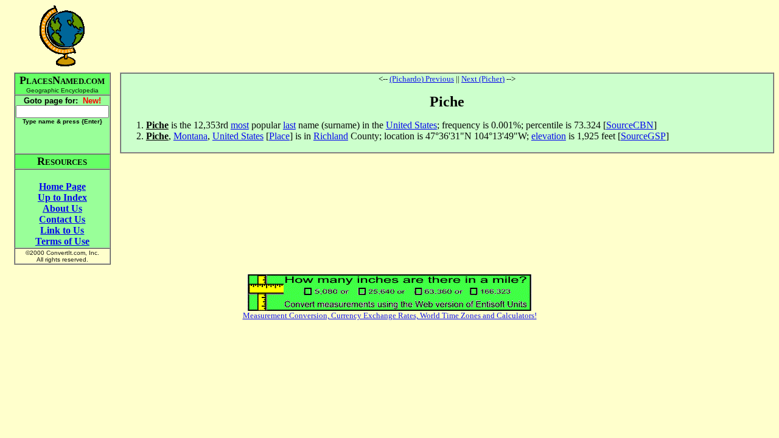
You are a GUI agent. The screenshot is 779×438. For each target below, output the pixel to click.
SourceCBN (630, 125)
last (289, 125)
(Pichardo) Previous (422, 78)
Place (279, 136)
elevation (548, 136)
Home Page (62, 186)
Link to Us (62, 230)
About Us (62, 208)
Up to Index (62, 197)
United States (411, 125)
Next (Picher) (483, 78)
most (240, 125)
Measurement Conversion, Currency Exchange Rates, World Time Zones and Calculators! (390, 315)
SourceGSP (643, 136)
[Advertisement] (446, 36)
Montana (190, 136)
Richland (330, 136)
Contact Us (62, 219)
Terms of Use (62, 241)
